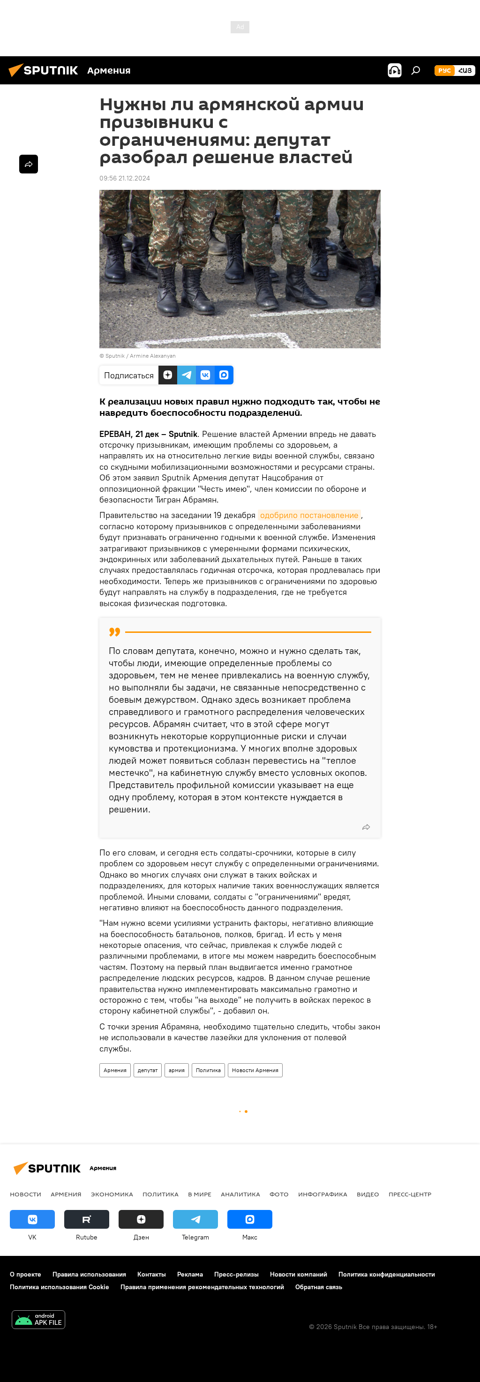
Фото (279, 1194)
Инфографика (322, 1194)
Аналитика (240, 1194)
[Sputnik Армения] (46, 78)
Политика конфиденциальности (386, 1274)
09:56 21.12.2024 (124, 178)
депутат (148, 1070)
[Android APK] (38, 1320)
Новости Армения (255, 1070)
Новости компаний (298, 1274)
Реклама (190, 1274)
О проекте (25, 1274)
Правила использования (89, 1274)
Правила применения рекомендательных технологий (202, 1287)
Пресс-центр (410, 1194)
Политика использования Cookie (59, 1287)
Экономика (112, 1194)
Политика (208, 1070)
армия (177, 1070)
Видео (368, 1194)
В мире (199, 1194)
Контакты (151, 1274)
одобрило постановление (309, 515)
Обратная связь (318, 1287)
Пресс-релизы (236, 1274)
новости (25, 1194)
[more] (366, 827)
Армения (115, 1070)
